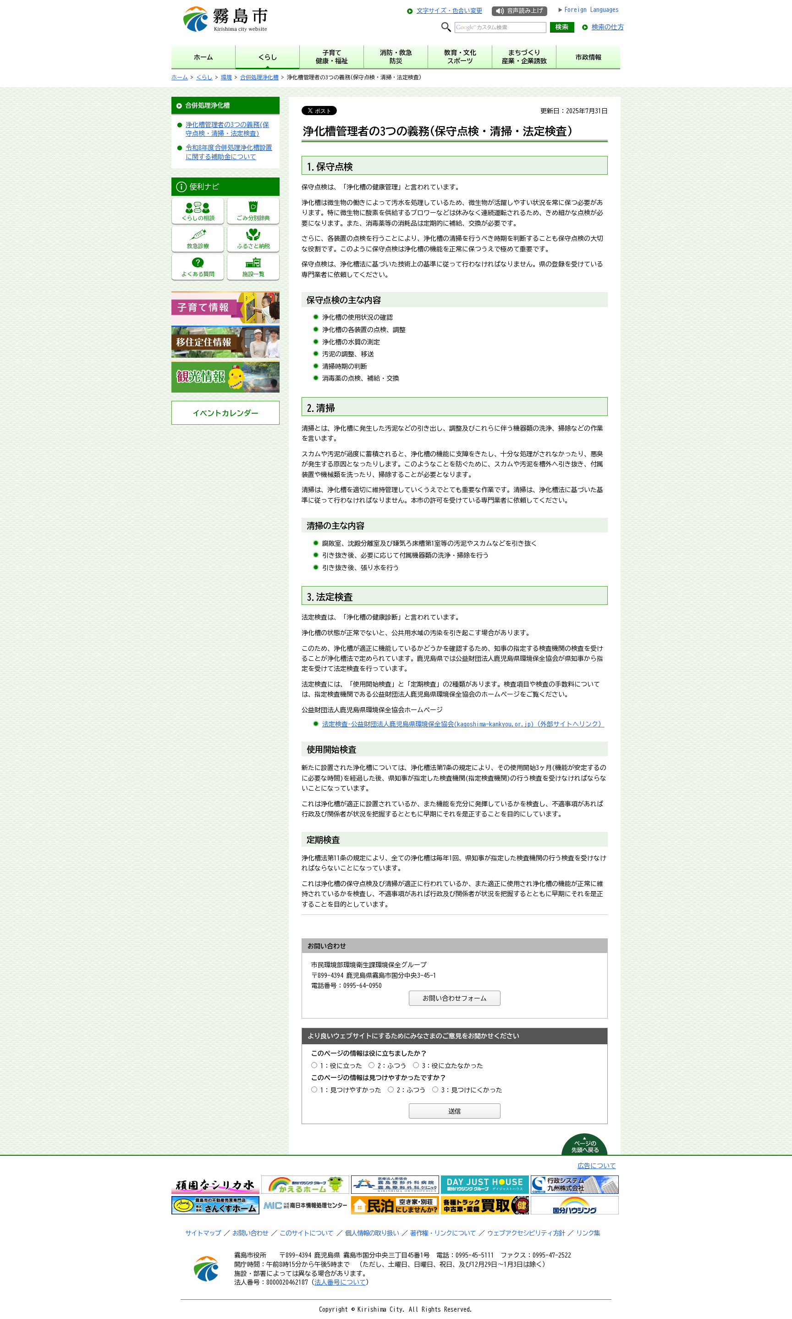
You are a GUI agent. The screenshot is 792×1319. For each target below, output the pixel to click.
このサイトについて (306, 1233)
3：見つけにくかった (471, 1090)
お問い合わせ (250, 1233)
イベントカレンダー (225, 413)
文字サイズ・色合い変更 (449, 11)
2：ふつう (392, 1066)
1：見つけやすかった (350, 1090)
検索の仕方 (608, 27)
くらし (204, 77)
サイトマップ (203, 1233)
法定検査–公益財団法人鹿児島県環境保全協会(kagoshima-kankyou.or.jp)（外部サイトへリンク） (463, 724)
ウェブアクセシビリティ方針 (526, 1233)
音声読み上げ (525, 11)
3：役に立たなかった (452, 1066)
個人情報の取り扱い (372, 1233)
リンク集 (588, 1233)
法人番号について (340, 1282)
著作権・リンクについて (443, 1233)
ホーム (179, 77)
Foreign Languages (591, 9)
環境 (226, 77)
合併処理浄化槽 (259, 77)
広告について (597, 1166)
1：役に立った (341, 1066)
